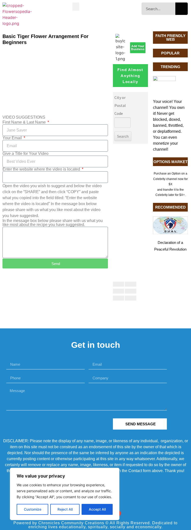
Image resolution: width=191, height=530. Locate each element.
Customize (32, 509)
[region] (64, 494)
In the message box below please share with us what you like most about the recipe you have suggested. (52, 223)
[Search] (181, 8)
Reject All (65, 509)
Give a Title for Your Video (25, 154)
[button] (75, 6)
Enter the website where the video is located (41, 169)
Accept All (97, 509)
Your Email (12, 138)
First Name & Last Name (24, 122)
